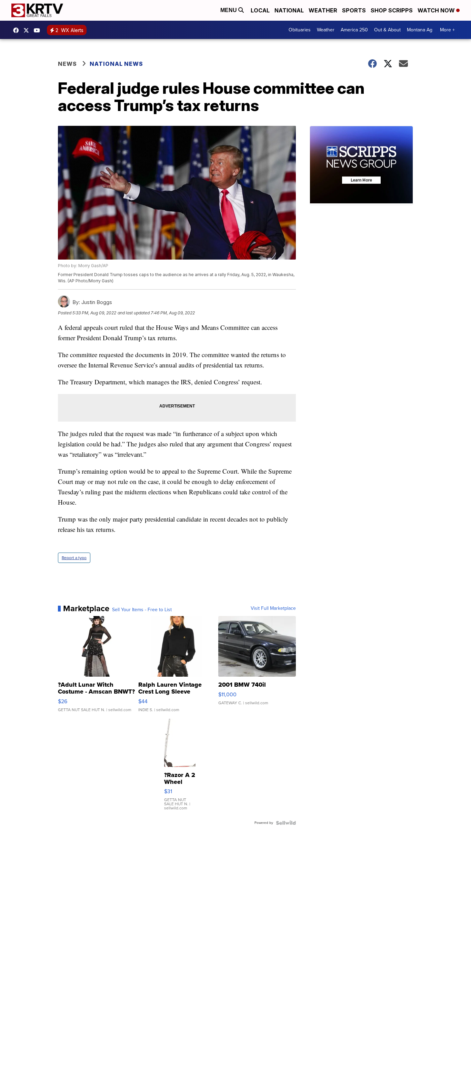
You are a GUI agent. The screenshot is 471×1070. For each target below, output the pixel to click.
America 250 (354, 29)
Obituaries (300, 29)
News (67, 63)
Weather (323, 10)
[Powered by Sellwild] (286, 822)
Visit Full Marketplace (273, 608)
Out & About (387, 29)
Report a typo (74, 558)
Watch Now (437, 10)
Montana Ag (419, 29)
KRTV (27, 30)
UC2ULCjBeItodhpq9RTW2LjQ (38, 30)
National (289, 10)
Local (260, 10)
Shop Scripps (392, 10)
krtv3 (17, 30)
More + (447, 29)
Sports (354, 10)
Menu (229, 10)
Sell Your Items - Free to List (142, 609)
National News (116, 63)
